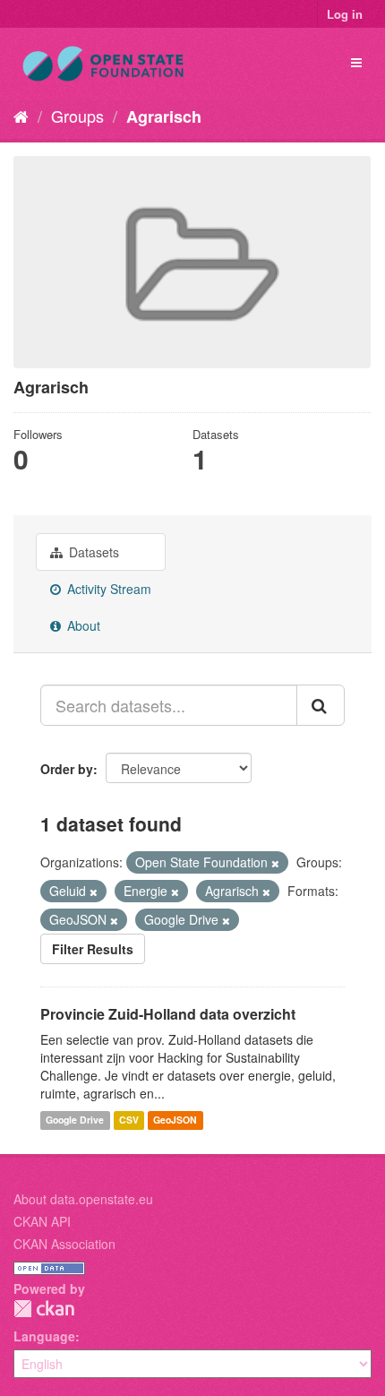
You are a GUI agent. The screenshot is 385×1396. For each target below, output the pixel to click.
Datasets (92, 552)
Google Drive (75, 1119)
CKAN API (42, 1221)
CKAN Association (64, 1244)
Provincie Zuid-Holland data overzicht (167, 1014)
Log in (345, 13)
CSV (129, 1119)
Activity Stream (107, 589)
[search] (320, 705)
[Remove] (275, 863)
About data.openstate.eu (83, 1199)
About (82, 625)
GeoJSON (175, 1119)
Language (44, 1336)
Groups (77, 115)
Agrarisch (163, 116)
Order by (66, 769)
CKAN (43, 1308)
